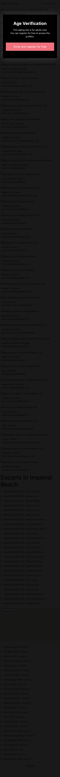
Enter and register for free (30, 46)
